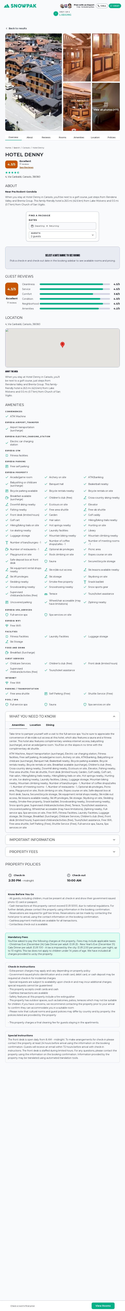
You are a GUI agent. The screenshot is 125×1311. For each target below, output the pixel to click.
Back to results (18, 28)
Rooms (62, 137)
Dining (50, 725)
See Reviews (26, 167)
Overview (13, 137)
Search (17, 147)
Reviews (46, 137)
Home (8, 147)
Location (95, 137)
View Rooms (103, 1305)
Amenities (79, 137)
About (30, 137)
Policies (111, 137)
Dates (33, 220)
